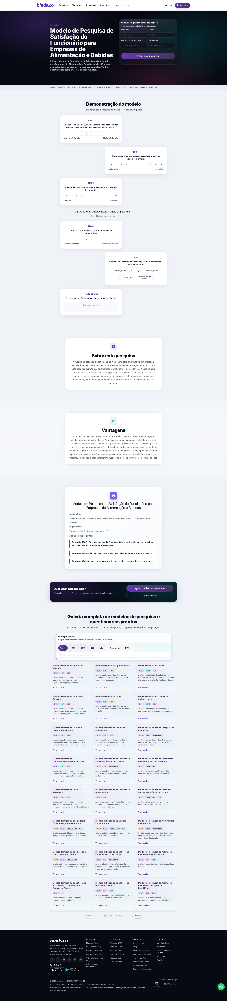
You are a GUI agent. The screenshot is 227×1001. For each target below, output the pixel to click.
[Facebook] (52, 959)
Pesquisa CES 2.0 (117, 954)
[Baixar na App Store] (57, 969)
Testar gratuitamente (148, 56)
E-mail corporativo (131, 40)
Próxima (138, 916)
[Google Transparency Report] (169, 984)
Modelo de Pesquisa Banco (151, 665)
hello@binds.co (163, 943)
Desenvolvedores (164, 950)
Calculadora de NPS (94, 950)
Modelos (72, 87)
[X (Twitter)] (58, 959)
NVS (127, 648)
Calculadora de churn (94, 954)
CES (92, 648)
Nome (151, 30)
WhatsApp (161, 947)
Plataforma (77, 5)
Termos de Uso (139, 958)
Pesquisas (91, 5)
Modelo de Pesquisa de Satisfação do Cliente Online (112, 884)
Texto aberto (115, 648)
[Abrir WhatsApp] (221, 986)
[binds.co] (45, 5)
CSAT (83, 648)
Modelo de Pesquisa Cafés (108, 696)
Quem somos (138, 943)
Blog (135, 947)
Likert (102, 648)
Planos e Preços (122, 5)
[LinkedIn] (63, 959)
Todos (62, 648)
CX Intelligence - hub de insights (96, 959)
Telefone (153, 40)
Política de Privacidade (142, 954)
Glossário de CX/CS (141, 965)
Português (161, 956)
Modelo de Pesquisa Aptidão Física (112, 665)
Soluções (63, 5)
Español (160, 964)
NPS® (73, 648)
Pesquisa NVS (115, 958)
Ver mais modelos (150, 595)
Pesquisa (61, 87)
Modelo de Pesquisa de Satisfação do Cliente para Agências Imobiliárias (155, 885)
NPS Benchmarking (93, 947)
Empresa (125, 30)
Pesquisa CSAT (116, 947)
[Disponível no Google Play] (72, 969)
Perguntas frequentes (142, 969)
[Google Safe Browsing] (156, 984)
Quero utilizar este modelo (150, 588)
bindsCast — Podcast (142, 950)
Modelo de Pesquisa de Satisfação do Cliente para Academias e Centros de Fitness (69, 885)
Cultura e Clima (116, 962)
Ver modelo (58, 688)
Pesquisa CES (115, 950)
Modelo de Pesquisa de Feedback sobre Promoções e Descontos (154, 791)
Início (52, 87)
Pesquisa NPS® (116, 943)
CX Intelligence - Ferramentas (93, 965)
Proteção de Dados (141, 962)
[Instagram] (81, 959)
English (159, 960)
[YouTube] (69, 959)
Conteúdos (105, 5)
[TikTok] (75, 959)
